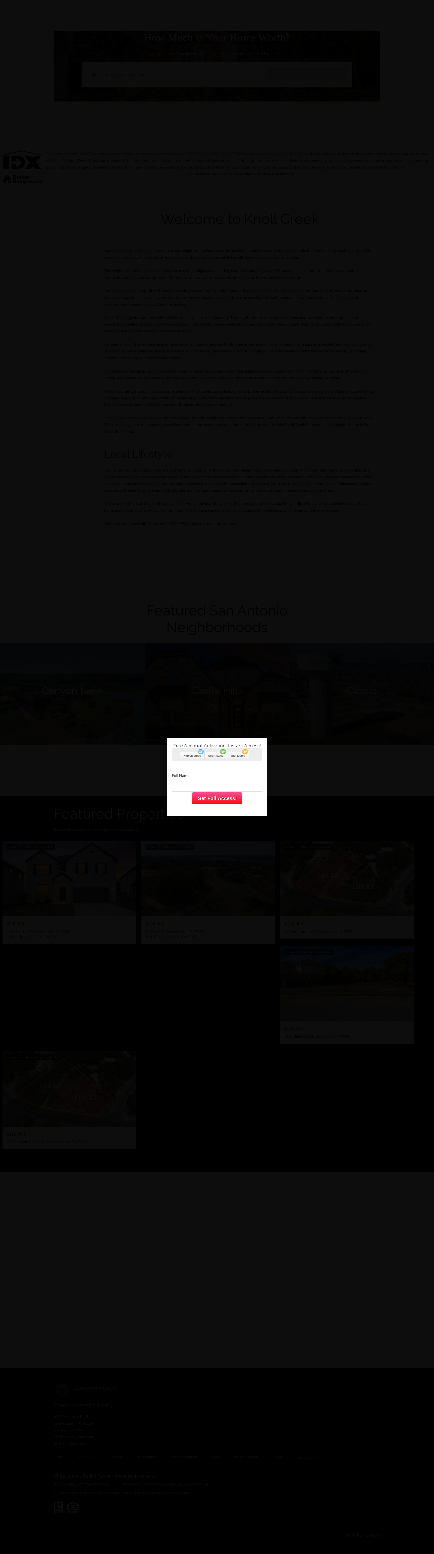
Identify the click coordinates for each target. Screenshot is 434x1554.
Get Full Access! (217, 798)
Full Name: (181, 775)
